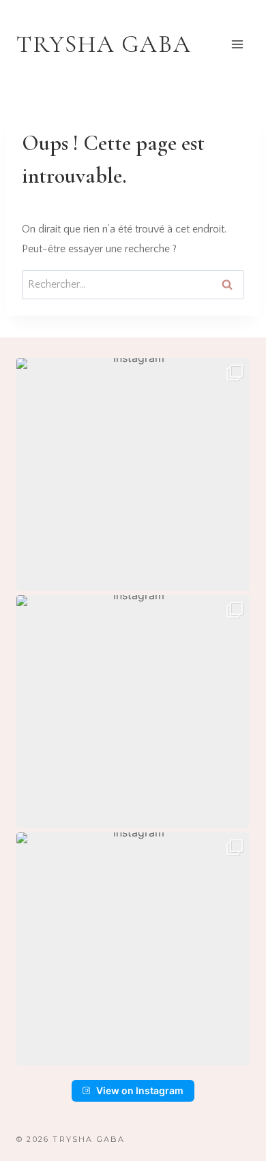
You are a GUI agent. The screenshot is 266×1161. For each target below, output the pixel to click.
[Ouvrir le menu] (237, 44)
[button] (133, 474)
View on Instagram (139, 1090)
